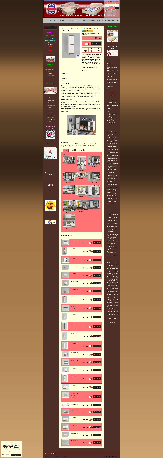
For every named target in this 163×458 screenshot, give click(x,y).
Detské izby (76, 145)
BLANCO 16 (74, 385)
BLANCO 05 (74, 258)
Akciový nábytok (85, 145)
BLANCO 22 (74, 352)
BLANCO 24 (74, 333)
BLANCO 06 (74, 425)
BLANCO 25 (74, 324)
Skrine (93, 145)
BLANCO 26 (74, 314)
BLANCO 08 (74, 281)
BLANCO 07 (74, 241)
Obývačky (94, 143)
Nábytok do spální (67, 145)
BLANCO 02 (74, 248)
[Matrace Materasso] (112, 41)
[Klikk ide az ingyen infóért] (112, 55)
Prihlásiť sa (110, 1)
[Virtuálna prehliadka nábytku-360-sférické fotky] (50, 224)
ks (92, 242)
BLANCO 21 (74, 360)
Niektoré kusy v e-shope (68, 143)
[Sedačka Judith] (50, 94)
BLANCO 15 (74, 433)
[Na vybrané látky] (50, 211)
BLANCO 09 (74, 417)
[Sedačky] (50, 174)
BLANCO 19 (74, 376)
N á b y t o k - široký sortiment (82, 143)
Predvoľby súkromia (47, 456)
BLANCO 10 (74, 410)
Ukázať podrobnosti (5, 454)
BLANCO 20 (74, 368)
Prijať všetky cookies (16, 455)
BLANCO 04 (74, 297)
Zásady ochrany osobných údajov (60, 456)
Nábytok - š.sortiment (107, 20)
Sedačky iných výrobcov (74, 20)
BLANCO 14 (74, 441)
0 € (117, 8)
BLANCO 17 (74, 404)
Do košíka (96, 43)
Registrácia (116, 1)
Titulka (50, 20)
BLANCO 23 (74, 343)
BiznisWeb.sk (116, 456)
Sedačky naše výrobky (59, 20)
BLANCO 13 (74, 273)
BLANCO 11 (74, 289)
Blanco (64, 146)
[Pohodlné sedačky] (81, 17)
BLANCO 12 (74, 266)
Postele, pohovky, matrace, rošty (90, 20)
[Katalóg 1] (50, 61)
